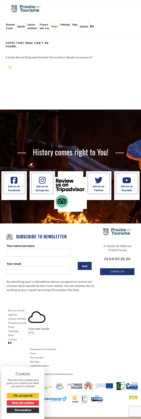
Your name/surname (21, 246)
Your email (14, 263)
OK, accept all (22, 395)
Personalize (23, 410)
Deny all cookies (23, 403)
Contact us (117, 271)
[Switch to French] (92, 25)
